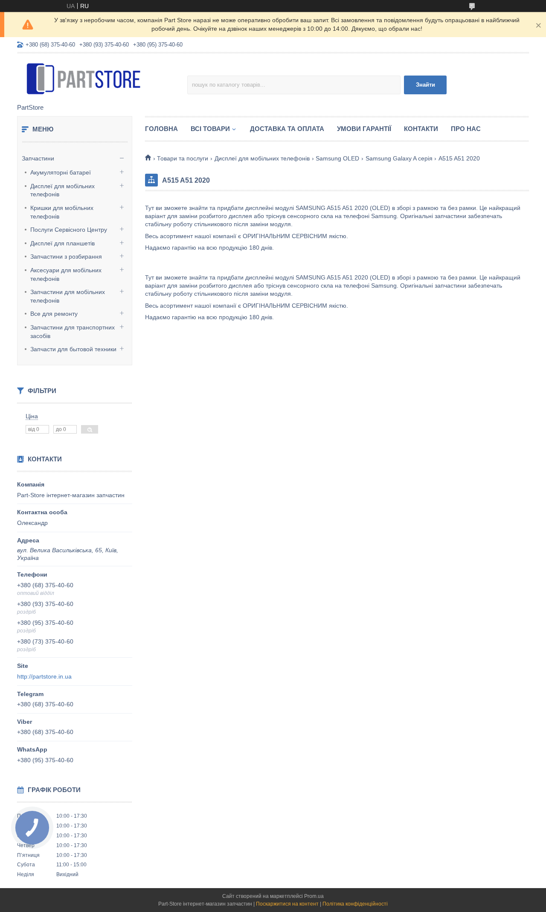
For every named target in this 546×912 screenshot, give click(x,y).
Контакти (421, 128)
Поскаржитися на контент (287, 904)
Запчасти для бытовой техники (73, 349)
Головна (161, 128)
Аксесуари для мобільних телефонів (66, 274)
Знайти (425, 85)
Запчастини (38, 158)
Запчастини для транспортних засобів (72, 331)
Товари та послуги (182, 158)
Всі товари (210, 128)
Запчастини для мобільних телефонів (67, 296)
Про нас (466, 128)
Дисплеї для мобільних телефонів (62, 190)
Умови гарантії (364, 128)
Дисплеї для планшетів (62, 243)
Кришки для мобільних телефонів (61, 212)
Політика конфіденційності (355, 904)
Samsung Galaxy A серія (399, 158)
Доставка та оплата (287, 128)
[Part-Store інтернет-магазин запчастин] (91, 79)
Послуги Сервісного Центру (68, 229)
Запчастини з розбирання (66, 256)
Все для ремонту (54, 313)
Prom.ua (314, 896)
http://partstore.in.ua (44, 676)
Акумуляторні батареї (60, 172)
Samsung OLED (337, 158)
